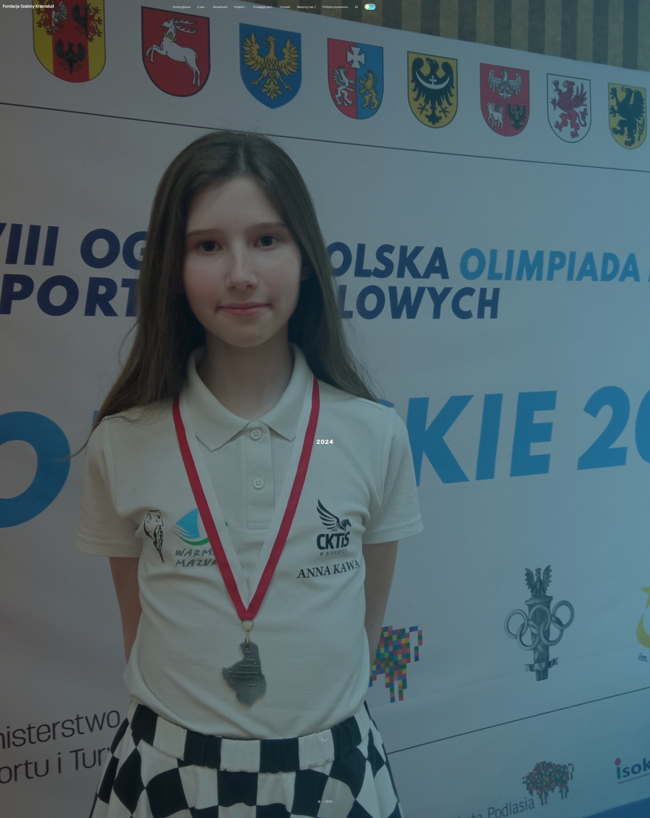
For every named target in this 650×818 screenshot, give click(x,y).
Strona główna (181, 7)
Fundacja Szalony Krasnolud (28, 6)
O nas (200, 7)
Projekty (239, 7)
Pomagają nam (262, 7)
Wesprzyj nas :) (306, 7)
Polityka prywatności (335, 7)
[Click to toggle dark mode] (370, 6)
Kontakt (285, 7)
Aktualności (220, 7)
